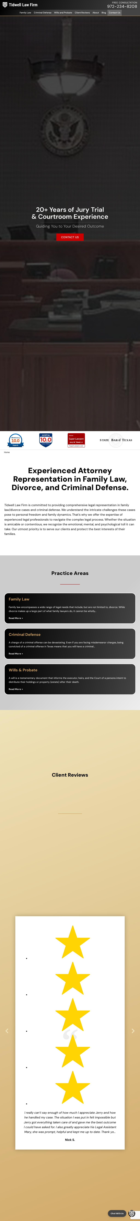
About (96, 12)
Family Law (25, 12)
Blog (104, 12)
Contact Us (114, 12)
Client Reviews (82, 12)
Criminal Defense (42, 12)
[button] (7, 1031)
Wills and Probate (63, 12)
